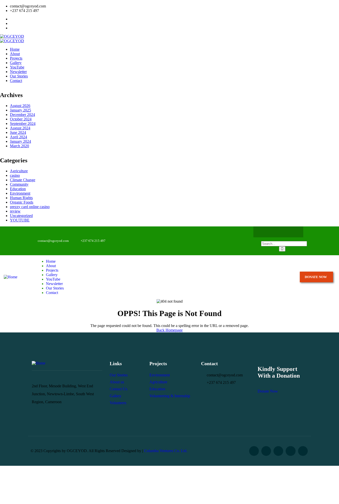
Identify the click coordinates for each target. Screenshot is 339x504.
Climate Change (22, 180)
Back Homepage (169, 330)
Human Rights (21, 198)
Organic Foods (21, 202)
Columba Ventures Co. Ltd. (165, 451)
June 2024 (18, 132)
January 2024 (20, 141)
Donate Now (268, 391)
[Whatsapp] (283, 232)
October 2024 (21, 119)
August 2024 (20, 128)
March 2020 (19, 146)
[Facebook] (264, 232)
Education (18, 189)
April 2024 (18, 137)
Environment (20, 193)
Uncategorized (21, 216)
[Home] (10, 277)
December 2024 (22, 114)
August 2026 (20, 106)
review (15, 211)
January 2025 (20, 110)
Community (19, 184)
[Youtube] (293, 232)
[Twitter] (273, 232)
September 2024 (22, 123)
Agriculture (19, 171)
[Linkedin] (303, 451)
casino (15, 175)
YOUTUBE (20, 220)
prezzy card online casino (30, 207)
